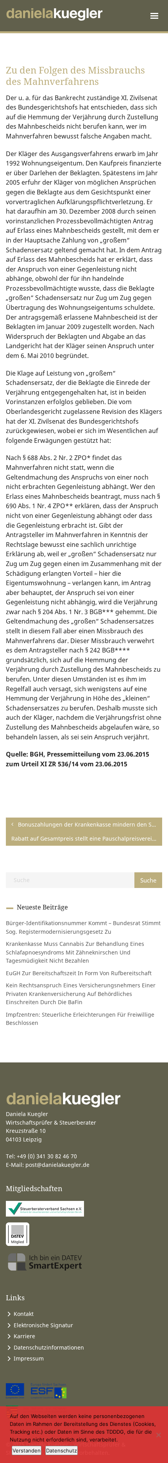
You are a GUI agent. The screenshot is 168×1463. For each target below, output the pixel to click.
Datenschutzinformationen (49, 1347)
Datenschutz (61, 1450)
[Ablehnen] (158, 1435)
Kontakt (24, 1313)
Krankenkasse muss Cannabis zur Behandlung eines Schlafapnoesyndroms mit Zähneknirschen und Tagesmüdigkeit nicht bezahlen (75, 952)
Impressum (29, 1358)
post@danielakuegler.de (57, 1164)
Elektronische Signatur (43, 1325)
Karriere (24, 1336)
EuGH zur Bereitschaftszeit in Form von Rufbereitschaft (79, 973)
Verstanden (27, 1450)
